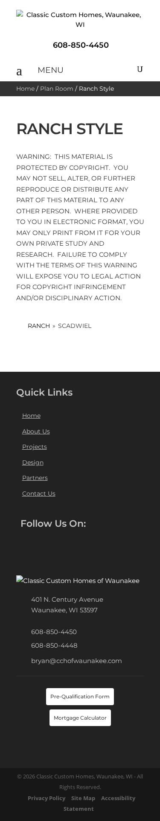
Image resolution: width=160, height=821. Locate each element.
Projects (34, 447)
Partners (35, 478)
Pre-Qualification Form (80, 696)
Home (25, 88)
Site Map (83, 798)
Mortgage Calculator (80, 718)
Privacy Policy (46, 798)
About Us (36, 431)
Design (33, 462)
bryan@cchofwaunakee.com (76, 661)
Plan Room (56, 88)
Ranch (39, 326)
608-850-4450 (54, 632)
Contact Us (38, 493)
